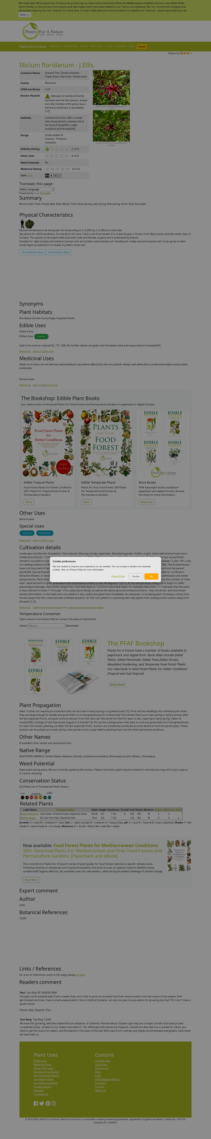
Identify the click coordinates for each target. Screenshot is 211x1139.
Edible (158, 810)
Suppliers (121, 46)
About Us (100, 1090)
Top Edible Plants (44, 1079)
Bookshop (101, 1064)
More (29, 502)
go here (80, 975)
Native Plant (71, 46)
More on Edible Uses (43, 351)
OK (151, 576)
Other (178, 810)
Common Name (65, 810)
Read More (31, 880)
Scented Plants (44, 533)
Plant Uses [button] (96, 46)
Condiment (41, 336)
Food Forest (27, 533)
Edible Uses (40, 1061)
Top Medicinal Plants (46, 1083)
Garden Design (42, 1086)
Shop (110, 46)
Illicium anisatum (29, 814)
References (25, 351)
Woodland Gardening (46, 1072)
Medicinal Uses (42, 1064)
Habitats (39, 1090)
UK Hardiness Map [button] (32, 252)
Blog (131, 46)
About (83, 46)
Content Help (103, 1061)
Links (98, 1075)
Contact (99, 1086)
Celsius (23, 625)
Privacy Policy (118, 576)
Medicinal (168, 810)
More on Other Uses (43, 540)
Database (55, 46)
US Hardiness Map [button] (58, 252)
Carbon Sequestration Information (85, 607)
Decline (136, 576)
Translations (41, 1094)
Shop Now (147, 502)
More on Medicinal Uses (45, 385)
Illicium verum (27, 818)
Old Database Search (107, 1079)
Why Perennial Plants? (46, 1075)
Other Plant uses (43, 1068)
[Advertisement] (179, 122)
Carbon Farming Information (48, 607)
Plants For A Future (32, 47)
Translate (45, 193)
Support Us (101, 1068)
